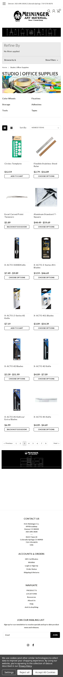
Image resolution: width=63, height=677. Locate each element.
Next (56, 443)
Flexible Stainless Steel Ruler (45, 164)
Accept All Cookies (45, 672)
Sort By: (23, 127)
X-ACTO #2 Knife (42, 366)
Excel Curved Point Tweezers (14, 215)
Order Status (31, 569)
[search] (48, 11)
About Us (31, 600)
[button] (31, 60)
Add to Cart (17, 176)
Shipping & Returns (31, 572)
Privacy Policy (25, 666)
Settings (9, 672)
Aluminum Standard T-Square (45, 215)
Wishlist (31, 562)
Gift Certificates (31, 559)
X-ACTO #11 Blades (44, 315)
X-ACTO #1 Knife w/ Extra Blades (14, 418)
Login (27, 566)
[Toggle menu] (4, 5)
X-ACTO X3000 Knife (15, 265)
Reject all (24, 672)
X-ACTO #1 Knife (42, 417)
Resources (31, 597)
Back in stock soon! (17, 227)
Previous (9, 443)
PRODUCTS (32, 590)
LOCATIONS (31, 594)
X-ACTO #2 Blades (13, 366)
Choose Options (46, 176)
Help (31, 604)
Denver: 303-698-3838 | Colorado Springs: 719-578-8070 (30, 3)
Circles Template (13, 163)
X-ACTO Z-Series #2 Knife (14, 316)
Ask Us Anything (31, 607)
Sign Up (35, 566)
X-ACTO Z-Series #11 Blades (44, 266)
